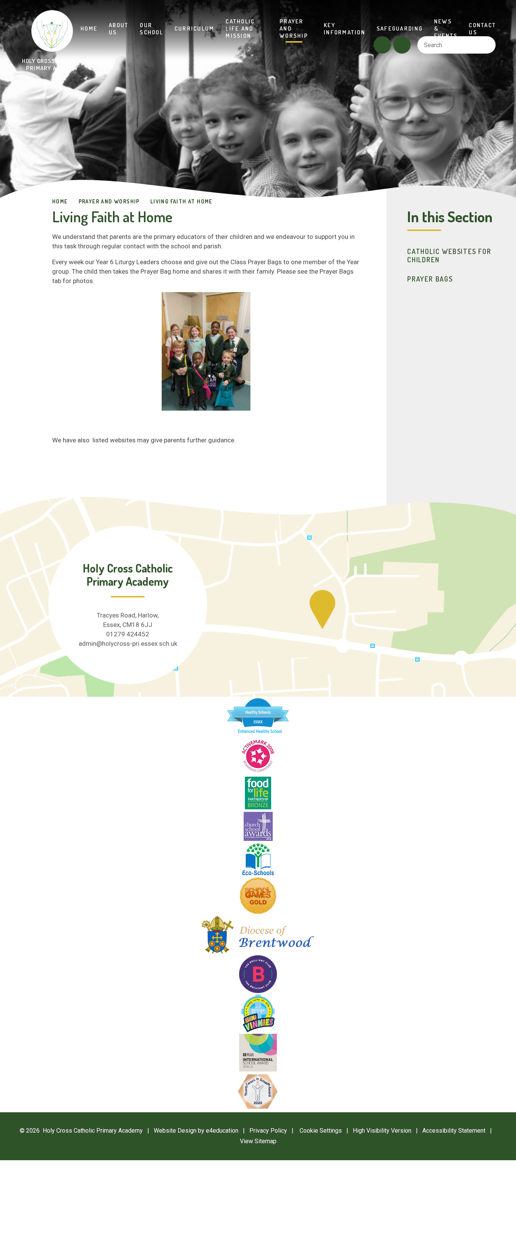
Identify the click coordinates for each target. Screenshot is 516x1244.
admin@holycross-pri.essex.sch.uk (128, 643)
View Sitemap (258, 1141)
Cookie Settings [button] (317, 1130)
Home (60, 201)
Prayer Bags (430, 279)
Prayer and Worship (109, 201)
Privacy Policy (268, 1130)
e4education (222, 1130)
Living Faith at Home (181, 201)
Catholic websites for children (449, 255)
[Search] (487, 45)
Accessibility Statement (453, 1130)
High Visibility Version (382, 1130)
